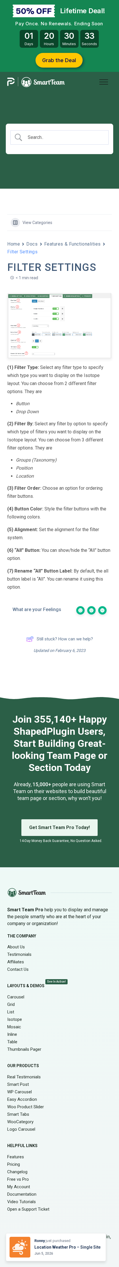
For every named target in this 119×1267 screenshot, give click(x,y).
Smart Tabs (18, 1114)
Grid (11, 1004)
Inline (12, 1034)
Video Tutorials (21, 1201)
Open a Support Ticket (28, 1209)
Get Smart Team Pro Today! (59, 827)
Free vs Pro (18, 1179)
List (10, 1012)
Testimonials (19, 954)
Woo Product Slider (25, 1106)
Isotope (14, 1019)
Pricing (13, 1164)
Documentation (21, 1194)
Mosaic (14, 1026)
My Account (18, 1186)
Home (13, 244)
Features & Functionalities (72, 244)
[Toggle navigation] (104, 81)
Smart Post (18, 1084)
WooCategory (20, 1121)
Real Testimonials (24, 1077)
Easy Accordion (22, 1099)
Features (15, 1156)
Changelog (17, 1171)
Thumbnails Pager (24, 1049)
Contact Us (18, 969)
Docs (32, 244)
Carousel (15, 997)
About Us (16, 947)
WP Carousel (19, 1091)
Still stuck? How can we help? (65, 639)
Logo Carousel (21, 1129)
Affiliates (15, 961)
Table (12, 1041)
